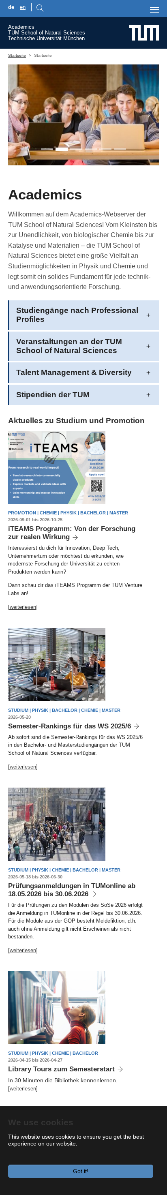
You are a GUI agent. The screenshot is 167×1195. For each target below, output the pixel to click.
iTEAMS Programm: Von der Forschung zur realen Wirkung (71, 533)
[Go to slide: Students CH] (76, 149)
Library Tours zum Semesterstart (61, 1069)
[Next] (145, 115)
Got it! (80, 1171)
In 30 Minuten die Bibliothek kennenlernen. (63, 1080)
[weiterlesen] (23, 607)
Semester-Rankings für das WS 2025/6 (69, 726)
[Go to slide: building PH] (105, 149)
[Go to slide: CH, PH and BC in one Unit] (47, 149)
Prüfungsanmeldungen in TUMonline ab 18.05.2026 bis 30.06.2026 (71, 890)
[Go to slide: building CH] (120, 149)
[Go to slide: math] (91, 149)
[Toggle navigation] (154, 10)
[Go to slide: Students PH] (62, 149)
